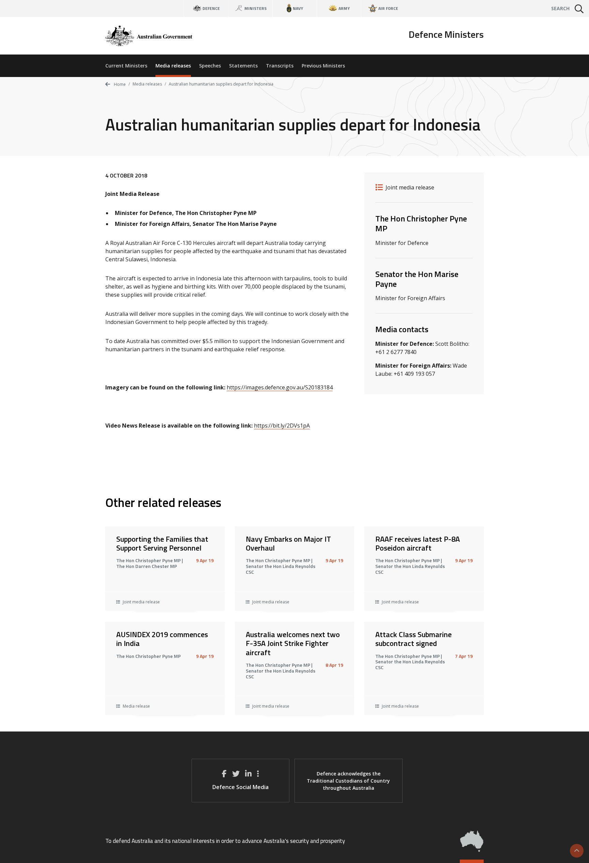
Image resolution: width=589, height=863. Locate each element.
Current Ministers (126, 65)
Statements (243, 65)
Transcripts (279, 65)
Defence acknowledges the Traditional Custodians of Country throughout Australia (348, 780)
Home (119, 84)
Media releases (173, 65)
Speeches (210, 65)
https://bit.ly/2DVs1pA (282, 425)
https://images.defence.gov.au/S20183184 (280, 387)
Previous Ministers (323, 65)
